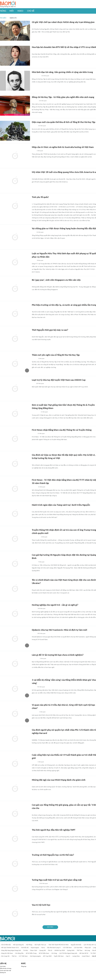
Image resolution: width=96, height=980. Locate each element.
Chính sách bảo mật (5, 970)
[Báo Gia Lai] (36, 76)
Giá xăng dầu (19, 953)
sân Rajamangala (35, 956)
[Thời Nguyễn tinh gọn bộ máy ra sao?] (15, 338)
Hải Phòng (29, 945)
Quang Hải (42, 950)
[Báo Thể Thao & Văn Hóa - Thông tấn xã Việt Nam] (34, 687)
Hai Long (87, 950)
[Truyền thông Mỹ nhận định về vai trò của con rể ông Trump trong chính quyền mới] (15, 538)
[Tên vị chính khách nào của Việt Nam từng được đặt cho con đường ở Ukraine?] (15, 588)
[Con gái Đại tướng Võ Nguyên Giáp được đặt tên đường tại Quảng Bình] (15, 563)
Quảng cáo (3, 972)
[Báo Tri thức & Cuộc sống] (35, 26)
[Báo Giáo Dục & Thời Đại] (33, 283)
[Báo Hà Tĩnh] (34, 101)
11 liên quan (44, 412)
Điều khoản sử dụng (5, 968)
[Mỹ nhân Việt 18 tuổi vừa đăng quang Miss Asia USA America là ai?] (15, 181)
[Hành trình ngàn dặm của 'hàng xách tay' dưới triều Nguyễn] (15, 513)
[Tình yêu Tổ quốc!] (15, 206)
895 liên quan (41, 633)
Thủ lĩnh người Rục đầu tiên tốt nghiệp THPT (53, 830)
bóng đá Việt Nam (7, 953)
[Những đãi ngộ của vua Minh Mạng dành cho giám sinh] (15, 788)
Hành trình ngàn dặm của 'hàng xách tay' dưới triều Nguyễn (61, 505)
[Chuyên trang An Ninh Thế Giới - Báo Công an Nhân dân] (33, 508)
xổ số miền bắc (6, 945)
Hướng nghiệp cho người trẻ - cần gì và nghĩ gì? (55, 605)
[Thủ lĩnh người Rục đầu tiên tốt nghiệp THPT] (15, 838)
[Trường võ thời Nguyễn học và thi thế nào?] (15, 863)
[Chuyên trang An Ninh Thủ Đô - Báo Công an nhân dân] (33, 176)
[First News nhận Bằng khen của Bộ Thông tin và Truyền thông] (15, 438)
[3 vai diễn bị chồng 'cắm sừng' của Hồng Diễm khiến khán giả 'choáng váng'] (15, 688)
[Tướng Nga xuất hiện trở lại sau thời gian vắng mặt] (15, 888)
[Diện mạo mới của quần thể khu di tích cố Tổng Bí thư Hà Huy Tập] (15, 131)
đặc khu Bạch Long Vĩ (54, 947)
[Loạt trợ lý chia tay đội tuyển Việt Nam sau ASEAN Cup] (15, 388)
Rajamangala (35, 947)
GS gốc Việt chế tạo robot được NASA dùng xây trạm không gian (63, 22)
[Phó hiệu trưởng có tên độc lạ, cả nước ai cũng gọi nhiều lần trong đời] (15, 313)
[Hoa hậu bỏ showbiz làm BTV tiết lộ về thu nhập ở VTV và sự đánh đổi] (15, 56)
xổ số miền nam (44, 953)
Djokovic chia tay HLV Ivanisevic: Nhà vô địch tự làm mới (59, 630)
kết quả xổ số (84, 953)
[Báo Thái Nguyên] (35, 658)
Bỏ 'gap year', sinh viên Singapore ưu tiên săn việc (56, 280)
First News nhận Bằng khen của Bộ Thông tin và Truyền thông (62, 430)
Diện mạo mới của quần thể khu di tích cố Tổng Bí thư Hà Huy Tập (63, 122)
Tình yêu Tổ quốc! (40, 197)
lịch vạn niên (78, 947)
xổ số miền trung (31, 953)
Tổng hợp (23, 966)
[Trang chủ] (8, 4)
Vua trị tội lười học (41, 905)
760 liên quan (41, 608)
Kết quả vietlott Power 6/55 (10, 947)
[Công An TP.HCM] (34, 260)
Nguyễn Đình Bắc (76, 945)
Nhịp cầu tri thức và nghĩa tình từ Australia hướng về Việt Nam (63, 147)
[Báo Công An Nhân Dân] (36, 537)
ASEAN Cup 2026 (59, 950)
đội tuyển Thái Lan (40, 945)
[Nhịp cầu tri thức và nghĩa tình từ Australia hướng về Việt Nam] (15, 156)
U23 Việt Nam (67, 947)
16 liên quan (40, 232)
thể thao (79, 950)
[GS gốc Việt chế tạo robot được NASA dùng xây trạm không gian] (15, 31)
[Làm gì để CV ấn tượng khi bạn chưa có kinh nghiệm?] (15, 663)
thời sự (14, 956)
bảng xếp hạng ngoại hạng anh (11, 950)
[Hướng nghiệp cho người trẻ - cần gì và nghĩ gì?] (15, 613)
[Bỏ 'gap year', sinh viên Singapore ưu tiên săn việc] (15, 288)
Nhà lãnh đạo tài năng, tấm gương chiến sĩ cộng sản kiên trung (62, 72)
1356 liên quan (43, 883)
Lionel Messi (86, 956)
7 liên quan (41, 562)
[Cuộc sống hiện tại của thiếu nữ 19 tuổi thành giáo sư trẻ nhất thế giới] (15, 763)
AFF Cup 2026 (47, 956)
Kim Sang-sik (5, 956)
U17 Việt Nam (23, 956)
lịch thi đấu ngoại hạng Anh (68, 953)
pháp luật (88, 947)
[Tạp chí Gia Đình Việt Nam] (35, 812)
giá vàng (54, 953)
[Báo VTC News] (35, 712)
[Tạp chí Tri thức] (33, 232)
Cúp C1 (68, 956)
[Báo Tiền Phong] (34, 126)
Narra (43, 947)
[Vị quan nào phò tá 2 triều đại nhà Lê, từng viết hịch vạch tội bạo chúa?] (15, 713)
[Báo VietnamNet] (34, 51)
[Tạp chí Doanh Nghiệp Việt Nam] (34, 462)
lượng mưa (76, 956)
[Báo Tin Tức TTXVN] (33, 151)
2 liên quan (44, 537)
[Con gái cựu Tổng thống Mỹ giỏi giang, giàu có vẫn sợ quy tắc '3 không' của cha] (15, 813)
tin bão (25, 950)
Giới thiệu (3, 966)
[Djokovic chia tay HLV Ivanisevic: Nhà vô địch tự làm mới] (15, 638)
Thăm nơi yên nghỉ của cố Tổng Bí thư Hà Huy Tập (56, 355)
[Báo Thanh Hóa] (35, 201)
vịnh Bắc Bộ (24, 947)
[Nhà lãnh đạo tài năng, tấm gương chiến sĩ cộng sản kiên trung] (15, 81)
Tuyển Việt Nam (59, 956)
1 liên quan (40, 150)
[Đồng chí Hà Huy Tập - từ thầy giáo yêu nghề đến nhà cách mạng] (15, 106)
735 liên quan (41, 687)
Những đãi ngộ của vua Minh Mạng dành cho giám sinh (58, 780)
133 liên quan (45, 75)
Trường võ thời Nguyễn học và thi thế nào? (53, 855)
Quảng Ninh (70, 950)
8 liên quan (40, 260)
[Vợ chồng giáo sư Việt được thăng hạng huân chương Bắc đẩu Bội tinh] (15, 237)
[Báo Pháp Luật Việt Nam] (34, 608)
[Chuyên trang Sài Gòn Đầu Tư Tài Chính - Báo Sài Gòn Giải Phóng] (35, 833)
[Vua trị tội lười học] (15, 913)
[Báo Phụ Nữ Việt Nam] (35, 412)
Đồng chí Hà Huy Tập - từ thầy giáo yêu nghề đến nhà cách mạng (63, 97)
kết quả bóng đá (18, 945)
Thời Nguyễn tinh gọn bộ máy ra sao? (50, 330)
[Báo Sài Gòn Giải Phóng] (34, 487)
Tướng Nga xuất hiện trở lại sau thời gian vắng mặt (57, 880)
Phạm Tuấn (33, 950)
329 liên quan (40, 383)
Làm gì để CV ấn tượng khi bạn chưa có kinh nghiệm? (58, 655)
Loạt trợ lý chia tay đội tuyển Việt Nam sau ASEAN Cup (59, 380)
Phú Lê (50, 950)
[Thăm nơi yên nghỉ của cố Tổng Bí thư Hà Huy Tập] (15, 363)
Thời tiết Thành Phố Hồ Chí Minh (58, 945)
